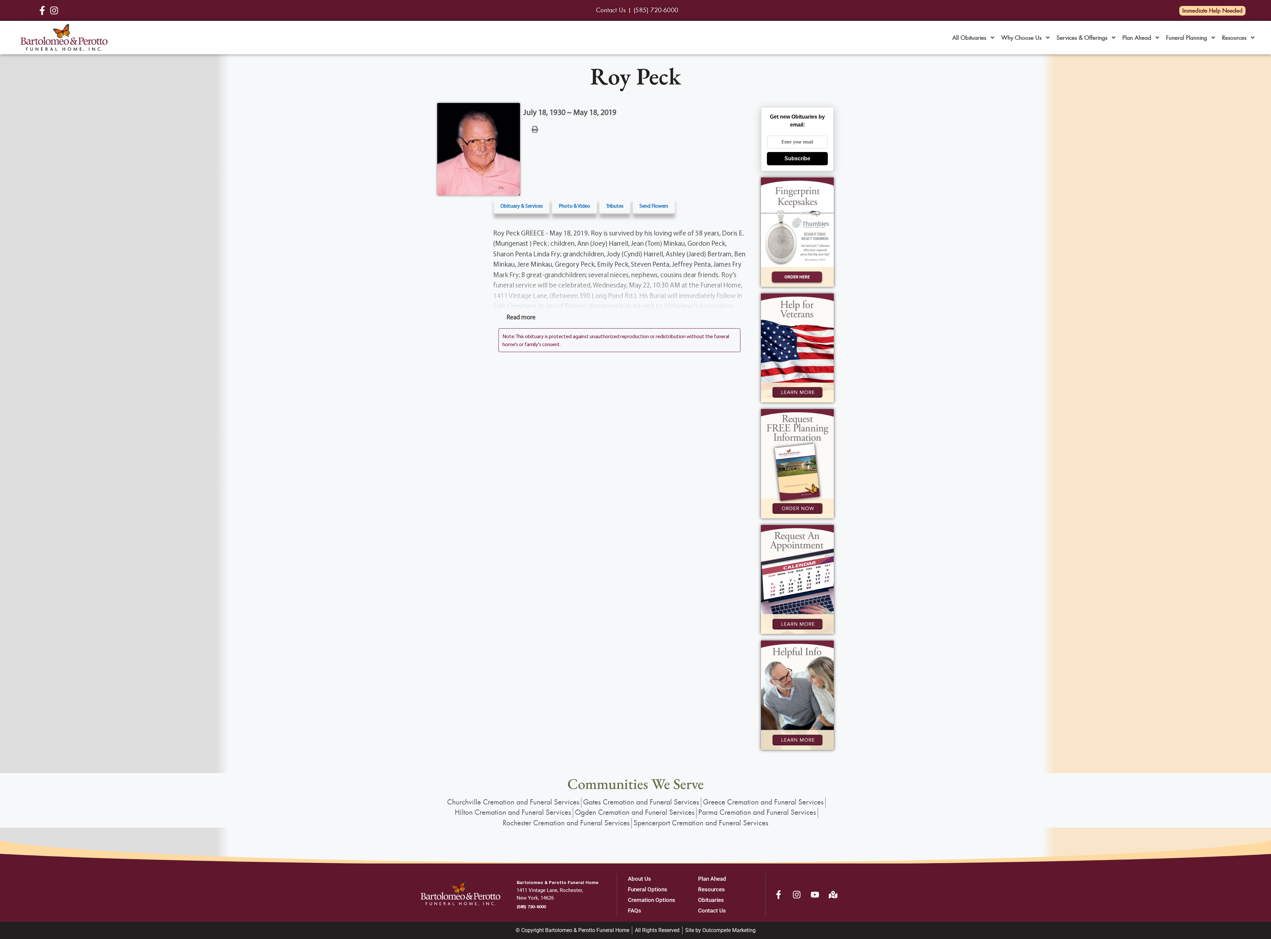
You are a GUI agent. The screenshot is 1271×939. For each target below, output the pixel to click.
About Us (639, 878)
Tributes (615, 205)
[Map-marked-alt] (833, 894)
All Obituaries (969, 37)
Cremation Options (651, 900)
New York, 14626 (535, 898)
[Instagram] (796, 894)
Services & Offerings (1082, 37)
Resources (1234, 37)
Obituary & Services (521, 205)
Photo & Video (574, 205)
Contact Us (712, 910)
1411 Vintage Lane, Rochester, (550, 890)
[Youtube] (815, 894)
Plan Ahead (1136, 37)
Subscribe (797, 158)
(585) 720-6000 (531, 906)
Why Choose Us (1021, 37)
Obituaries (711, 900)
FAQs (634, 910)
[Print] (534, 129)
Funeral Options (647, 889)
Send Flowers (653, 205)
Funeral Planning (1186, 37)
